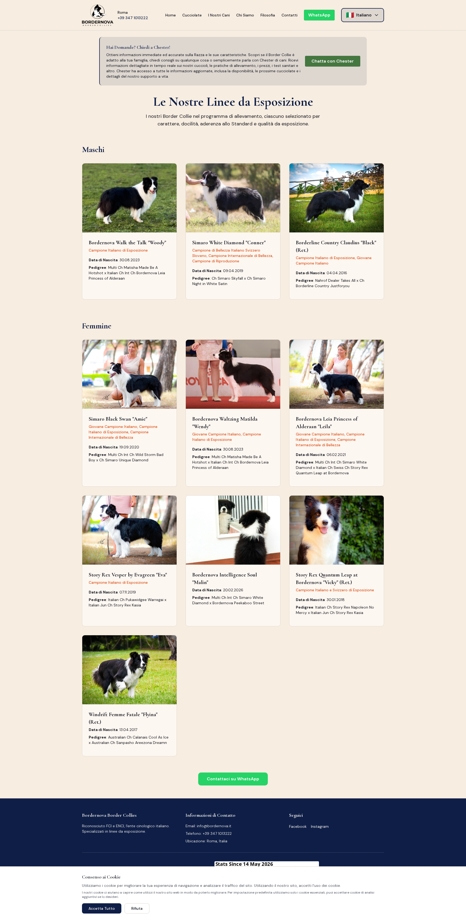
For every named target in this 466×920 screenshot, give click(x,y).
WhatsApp (319, 15)
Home (170, 15)
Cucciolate (192, 15)
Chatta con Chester (332, 61)
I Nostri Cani (219, 15)
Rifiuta (137, 908)
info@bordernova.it (214, 825)
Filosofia (268, 15)
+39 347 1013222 (133, 17)
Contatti (289, 15)
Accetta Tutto (101, 908)
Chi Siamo (245, 15)
